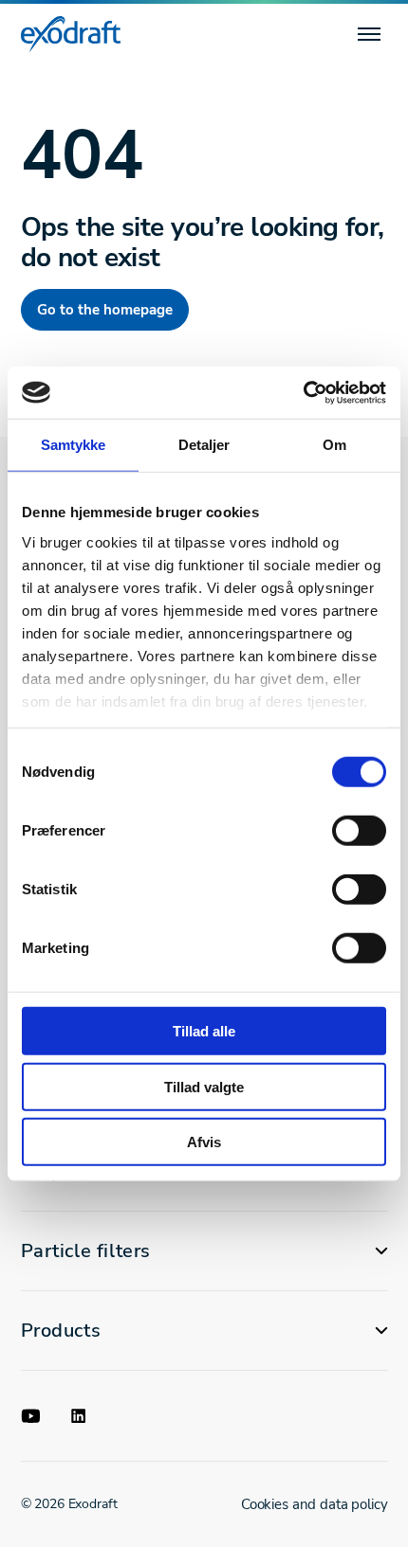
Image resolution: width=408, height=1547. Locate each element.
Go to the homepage (105, 309)
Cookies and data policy (314, 1504)
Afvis (204, 1142)
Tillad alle (204, 1031)
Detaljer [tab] (204, 445)
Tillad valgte (204, 1086)
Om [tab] (334, 445)
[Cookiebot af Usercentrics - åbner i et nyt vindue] (303, 392)
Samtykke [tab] (73, 445)
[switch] (359, 831)
